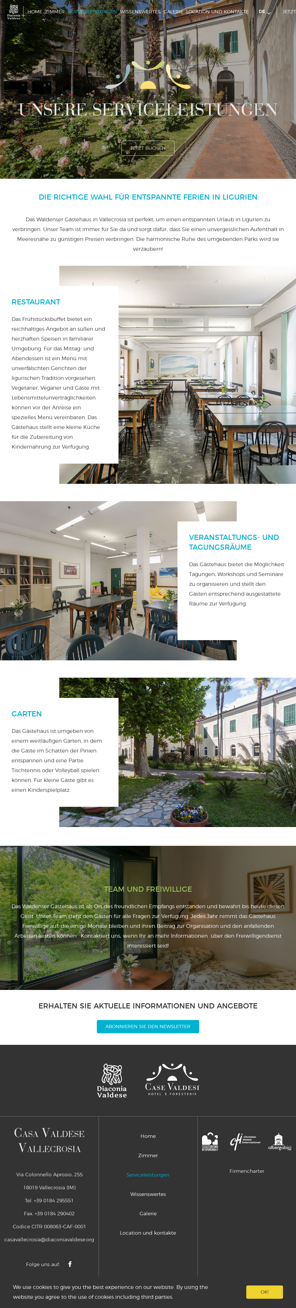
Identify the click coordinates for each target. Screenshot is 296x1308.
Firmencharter (247, 1171)
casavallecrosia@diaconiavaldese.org (49, 1239)
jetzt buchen (148, 148)
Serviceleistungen (92, 12)
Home (34, 12)
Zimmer (55, 12)
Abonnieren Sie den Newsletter (148, 1026)
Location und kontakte (217, 12)
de (263, 11)
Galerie (173, 12)
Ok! (265, 1292)
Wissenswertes (140, 12)
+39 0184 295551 (54, 1200)
